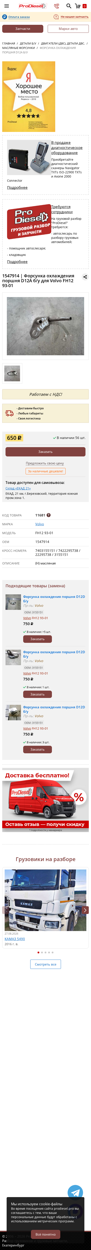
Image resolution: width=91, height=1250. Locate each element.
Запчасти (22, 28)
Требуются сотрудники (62, 209)
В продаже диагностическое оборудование (67, 147)
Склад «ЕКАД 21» (18, 488)
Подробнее (17, 187)
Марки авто (68, 28)
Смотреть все (45, 964)
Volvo (39, 524)
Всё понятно (46, 1234)
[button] (85, 910)
